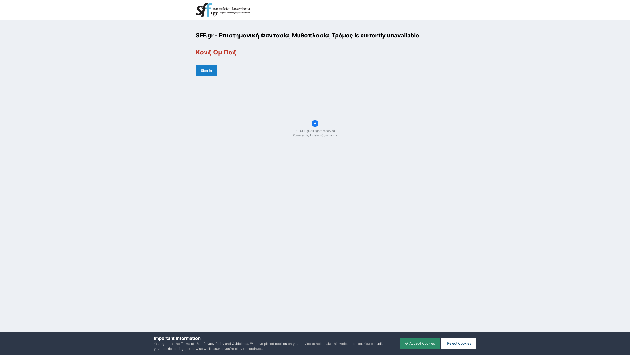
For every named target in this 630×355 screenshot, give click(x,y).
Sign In (206, 70)
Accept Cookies (422, 343)
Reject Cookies (458, 343)
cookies (281, 344)
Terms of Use (191, 344)
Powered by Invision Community (315, 135)
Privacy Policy (214, 344)
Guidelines (240, 344)
